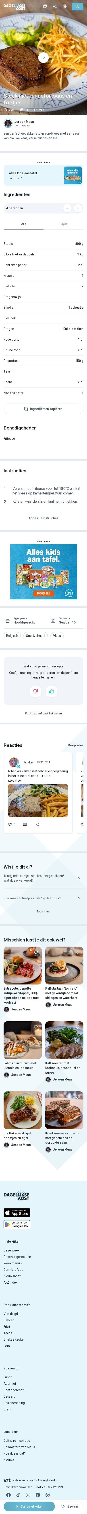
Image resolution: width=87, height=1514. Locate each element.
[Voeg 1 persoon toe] (78, 208)
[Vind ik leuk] (51, 691)
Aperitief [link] (10, 1383)
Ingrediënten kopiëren (46, 409)
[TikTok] (18, 1495)
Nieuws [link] (9, 1460)
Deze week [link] (11, 1250)
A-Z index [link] (10, 1282)
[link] (14, 6)
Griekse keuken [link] (14, 1339)
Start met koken (32, 1506)
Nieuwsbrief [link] (12, 1276)
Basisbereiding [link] (14, 1403)
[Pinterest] (38, 1495)
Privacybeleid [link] (46, 1480)
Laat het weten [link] (52, 713)
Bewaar (72, 1506)
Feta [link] (7, 1346)
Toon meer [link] (43, 911)
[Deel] (55, 6)
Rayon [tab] (64, 224)
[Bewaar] (36, 952)
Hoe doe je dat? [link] (15, 1453)
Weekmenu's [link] (13, 1263)
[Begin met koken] (43, 57)
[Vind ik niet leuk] (35, 691)
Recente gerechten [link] (17, 1257)
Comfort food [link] (13, 1269)
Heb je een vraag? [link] (23, 1480)
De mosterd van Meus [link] (19, 1447)
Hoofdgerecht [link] (14, 1390)
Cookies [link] (40, 1487)
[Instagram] (28, 1495)
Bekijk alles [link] (75, 745)
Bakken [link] (9, 1320)
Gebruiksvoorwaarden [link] (18, 1487)
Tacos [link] (8, 1333)
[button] (12, 635)
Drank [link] (8, 1409)
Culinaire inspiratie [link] (17, 1440)
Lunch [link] (8, 1377)
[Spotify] (48, 1495)
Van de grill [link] (11, 1314)
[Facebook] (8, 1495)
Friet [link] (7, 1326)
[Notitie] (45, 6)
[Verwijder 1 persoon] (67, 208)
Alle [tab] (23, 224)
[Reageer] (25, 824)
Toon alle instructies (43, 518)
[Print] (65, 6)
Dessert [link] (9, 1396)
